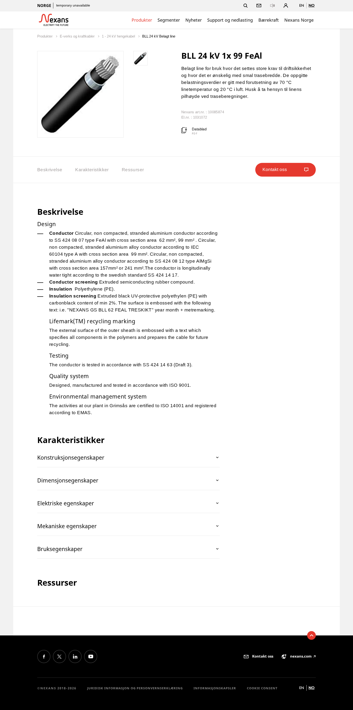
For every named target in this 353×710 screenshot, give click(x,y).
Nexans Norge (299, 20)
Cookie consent (262, 688)
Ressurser (133, 169)
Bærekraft (268, 20)
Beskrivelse (49, 169)
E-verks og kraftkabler (78, 36)
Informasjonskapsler (215, 688)
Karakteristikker (92, 169)
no (312, 5)
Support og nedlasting (230, 20)
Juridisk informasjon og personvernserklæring (135, 688)
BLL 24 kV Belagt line (158, 36)
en (301, 5)
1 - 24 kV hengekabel (119, 36)
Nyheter (193, 20)
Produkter (142, 20)
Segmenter (169, 20)
